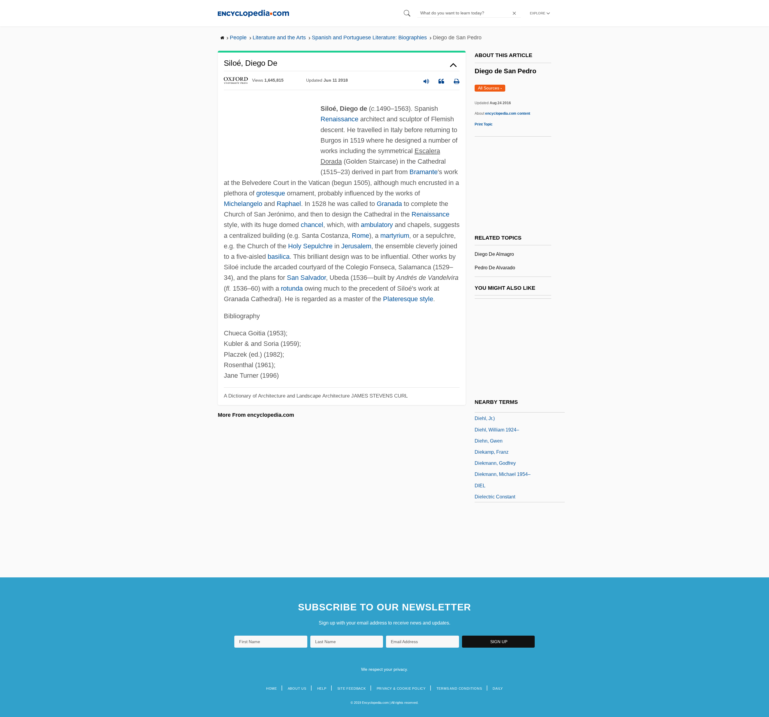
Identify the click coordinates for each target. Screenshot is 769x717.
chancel (312, 224)
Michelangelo (243, 203)
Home (271, 688)
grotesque (270, 193)
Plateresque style (408, 299)
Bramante (423, 172)
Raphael (289, 203)
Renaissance (339, 119)
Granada (389, 203)
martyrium (394, 235)
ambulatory (377, 224)
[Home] (253, 13)
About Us (297, 688)
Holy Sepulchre (310, 246)
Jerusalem (356, 246)
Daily (498, 688)
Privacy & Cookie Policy (401, 688)
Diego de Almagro (494, 254)
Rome (360, 235)
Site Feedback (351, 688)
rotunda (292, 288)
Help (322, 688)
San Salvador (306, 277)
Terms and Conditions (459, 688)
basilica (279, 256)
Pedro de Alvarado (495, 267)
